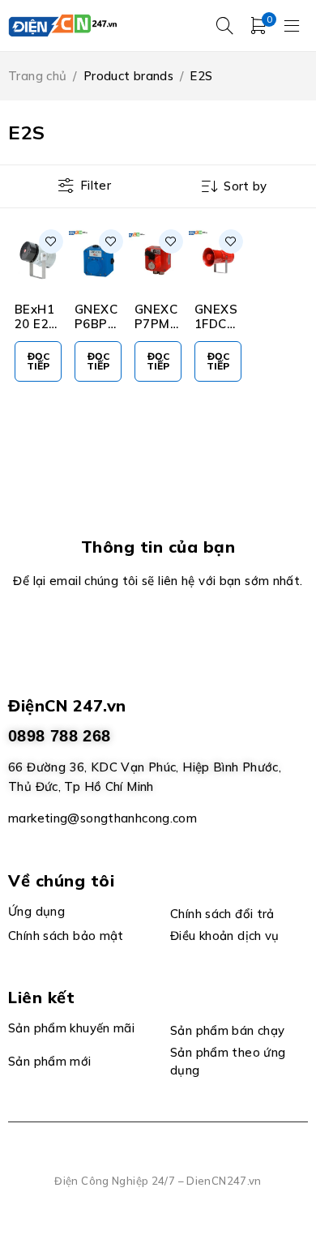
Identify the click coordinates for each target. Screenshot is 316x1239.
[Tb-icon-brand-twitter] (140, 637)
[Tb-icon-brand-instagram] (176, 637)
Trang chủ (37, 75)
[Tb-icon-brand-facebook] (102, 637)
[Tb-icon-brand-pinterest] (213, 637)
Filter (95, 185)
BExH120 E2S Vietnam (36, 331)
